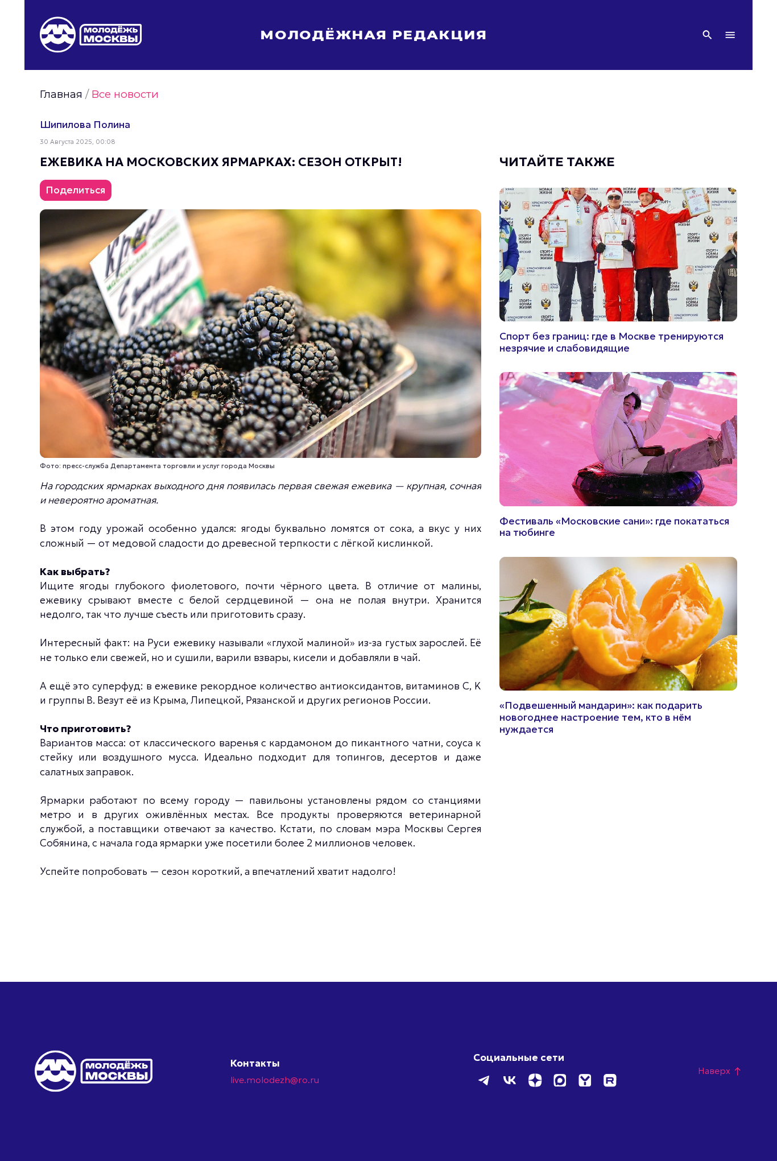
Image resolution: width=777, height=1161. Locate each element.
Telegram (484, 1080)
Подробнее (618, 271)
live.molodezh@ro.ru (274, 1079)
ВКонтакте (509, 1080)
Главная (61, 94)
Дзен (534, 1080)
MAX (559, 1080)
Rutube (609, 1080)
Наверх (720, 1070)
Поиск (707, 35)
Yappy (584, 1080)
